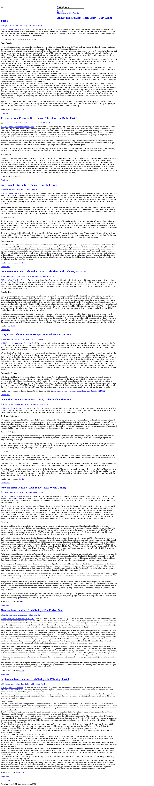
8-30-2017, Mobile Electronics (12, 29)
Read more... (5, 113)
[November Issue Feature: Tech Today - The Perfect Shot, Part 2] (24, 404)
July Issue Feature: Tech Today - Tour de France (29, 184)
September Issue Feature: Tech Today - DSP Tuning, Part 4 (35, 679)
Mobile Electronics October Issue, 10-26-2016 (17, 619)
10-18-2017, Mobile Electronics (12, 496)
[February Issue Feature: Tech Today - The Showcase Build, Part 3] (25, 123)
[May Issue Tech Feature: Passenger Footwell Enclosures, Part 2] (24, 339)
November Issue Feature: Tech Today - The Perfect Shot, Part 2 (37, 399)
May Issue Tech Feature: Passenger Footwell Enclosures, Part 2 (37, 334)
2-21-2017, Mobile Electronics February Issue (17, 127)
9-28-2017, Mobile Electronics (12, 688)
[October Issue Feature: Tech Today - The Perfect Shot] (21, 615)
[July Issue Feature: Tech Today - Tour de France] (19, 190)
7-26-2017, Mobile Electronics (12, 193)
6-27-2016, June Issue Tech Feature (13, 280)
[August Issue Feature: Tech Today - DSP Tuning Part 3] (21, 25)
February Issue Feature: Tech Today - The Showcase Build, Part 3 (39, 118)
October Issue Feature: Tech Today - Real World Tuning (33, 487)
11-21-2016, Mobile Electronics (12, 408)
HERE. (21, 109)
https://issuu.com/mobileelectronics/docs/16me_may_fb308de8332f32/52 (79, 391)
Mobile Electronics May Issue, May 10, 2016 (17, 343)
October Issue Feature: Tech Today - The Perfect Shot (32, 610)
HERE (21, 176)
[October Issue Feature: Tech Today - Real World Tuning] (22, 492)
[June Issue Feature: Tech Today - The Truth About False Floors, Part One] (28, 276)
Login (7, 780)
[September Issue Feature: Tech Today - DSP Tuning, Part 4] (23, 684)
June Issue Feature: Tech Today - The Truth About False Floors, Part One (43, 271)
